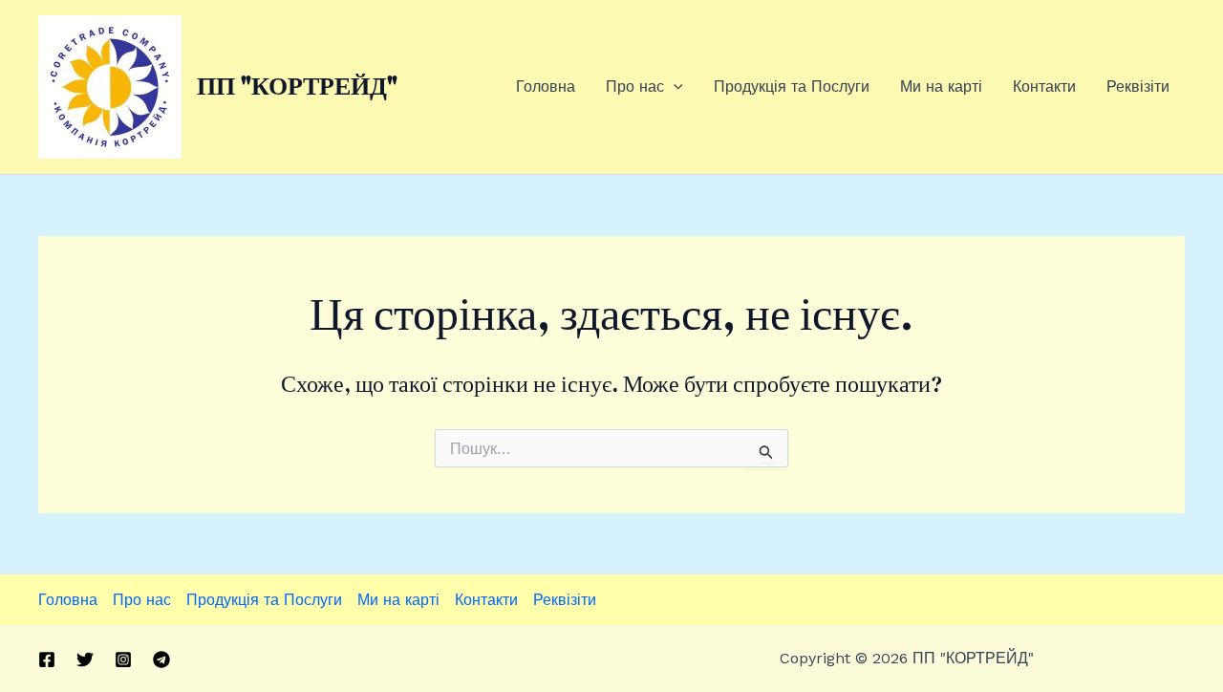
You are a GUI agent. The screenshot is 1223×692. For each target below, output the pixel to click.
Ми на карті (941, 86)
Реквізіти (1137, 86)
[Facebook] (46, 659)
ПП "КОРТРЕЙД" (297, 86)
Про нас (635, 86)
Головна (545, 86)
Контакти (1044, 86)
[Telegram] (161, 659)
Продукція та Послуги (791, 86)
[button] (673, 87)
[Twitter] (85, 659)
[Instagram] (123, 659)
